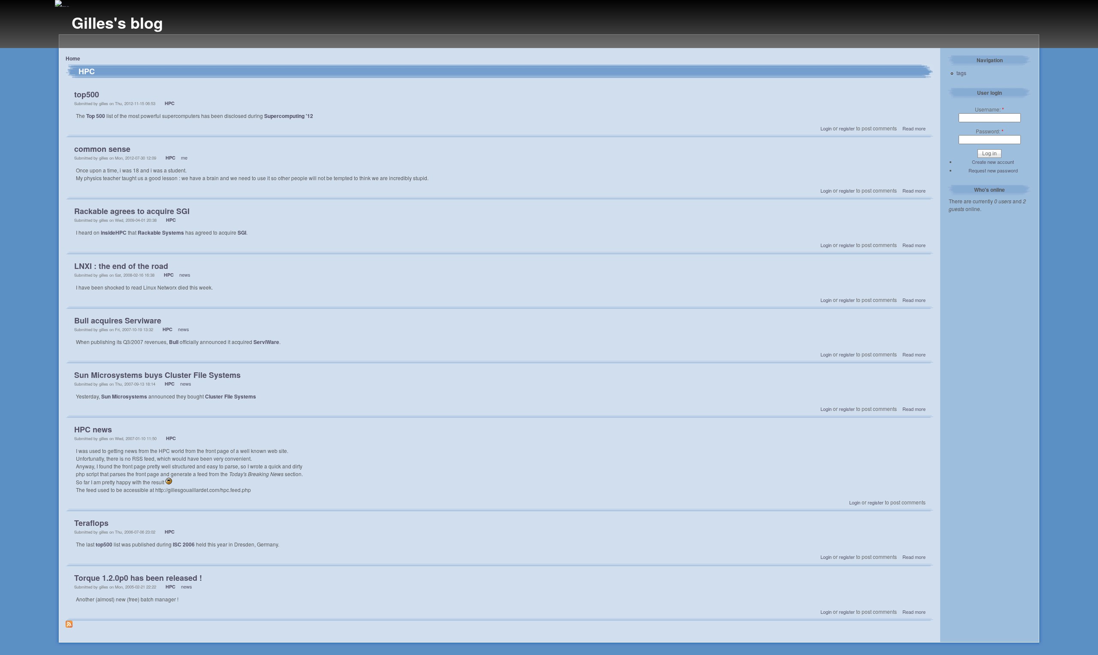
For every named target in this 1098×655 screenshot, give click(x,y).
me (184, 157)
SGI (242, 232)
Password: (990, 131)
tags (961, 72)
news (184, 274)
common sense (102, 148)
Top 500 (95, 116)
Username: (989, 109)
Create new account (993, 161)
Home (73, 58)
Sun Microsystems (124, 396)
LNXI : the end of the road (121, 266)
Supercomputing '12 (288, 116)
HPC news (93, 429)
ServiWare (266, 342)
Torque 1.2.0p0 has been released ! (138, 577)
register (847, 128)
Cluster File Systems (230, 396)
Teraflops (91, 522)
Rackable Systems (161, 232)
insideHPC (114, 232)
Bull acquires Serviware (117, 320)
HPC (170, 103)
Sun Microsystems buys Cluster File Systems (157, 374)
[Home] (62, 7)
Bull (173, 342)
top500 (86, 94)
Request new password (993, 170)
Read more (914, 128)
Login (826, 128)
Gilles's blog (117, 22)
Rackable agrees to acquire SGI (132, 211)
